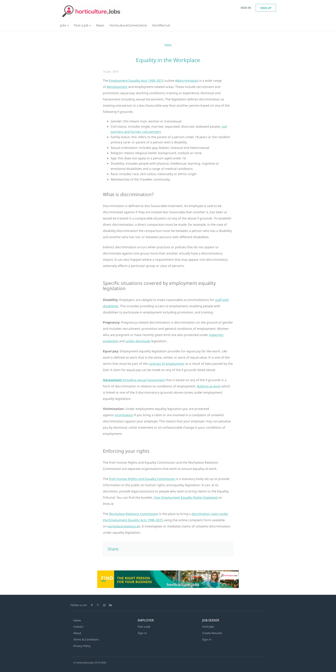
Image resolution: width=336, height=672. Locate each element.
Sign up (265, 8)
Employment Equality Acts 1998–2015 (136, 80)
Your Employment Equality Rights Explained (186, 497)
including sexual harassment (134, 380)
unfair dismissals (138, 341)
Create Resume (212, 633)
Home (77, 620)
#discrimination (186, 80)
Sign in (246, 8)
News (168, 44)
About (77, 633)
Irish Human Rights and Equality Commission (142, 479)
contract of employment (166, 363)
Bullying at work (209, 386)
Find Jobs (208, 626)
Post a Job (144, 626)
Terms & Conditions (86, 639)
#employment (117, 87)
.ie (123, 526)
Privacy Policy (82, 646)
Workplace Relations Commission (133, 514)
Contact (78, 626)
